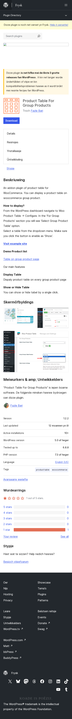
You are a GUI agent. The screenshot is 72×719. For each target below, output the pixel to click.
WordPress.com (14, 640)
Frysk (14, 673)
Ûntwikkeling (15, 159)
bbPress (10, 652)
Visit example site (15, 243)
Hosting (8, 594)
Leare (6, 611)
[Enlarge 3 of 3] (64, 335)
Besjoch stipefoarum (15, 561)
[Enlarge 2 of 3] (64, 312)
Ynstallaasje (14, 151)
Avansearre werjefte (15, 479)
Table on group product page (21, 259)
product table (42, 469)
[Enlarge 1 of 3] (30, 312)
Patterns (43, 600)
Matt (8, 646)
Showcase (44, 582)
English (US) (62, 462)
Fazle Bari (37, 110)
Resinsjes (12, 142)
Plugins (42, 594)
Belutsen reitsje (47, 611)
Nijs (5, 588)
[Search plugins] (38, 36)
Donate (44, 623)
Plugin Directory (12, 15)
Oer (5, 582)
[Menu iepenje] (66, 5)
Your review (10, 536)
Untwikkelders (12, 623)
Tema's (42, 588)
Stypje (10, 168)
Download (11, 120)
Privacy (8, 600)
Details (11, 133)
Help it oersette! (59, 24)
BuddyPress (12, 658)
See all (65, 536)
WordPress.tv (13, 629)
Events (42, 617)
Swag (43, 629)
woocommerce (59, 469)
